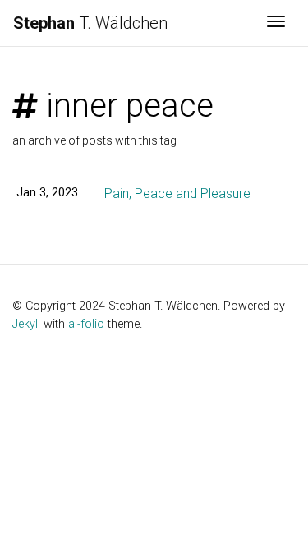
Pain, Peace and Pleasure (177, 193)
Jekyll (26, 324)
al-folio (86, 324)
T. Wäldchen (90, 23)
